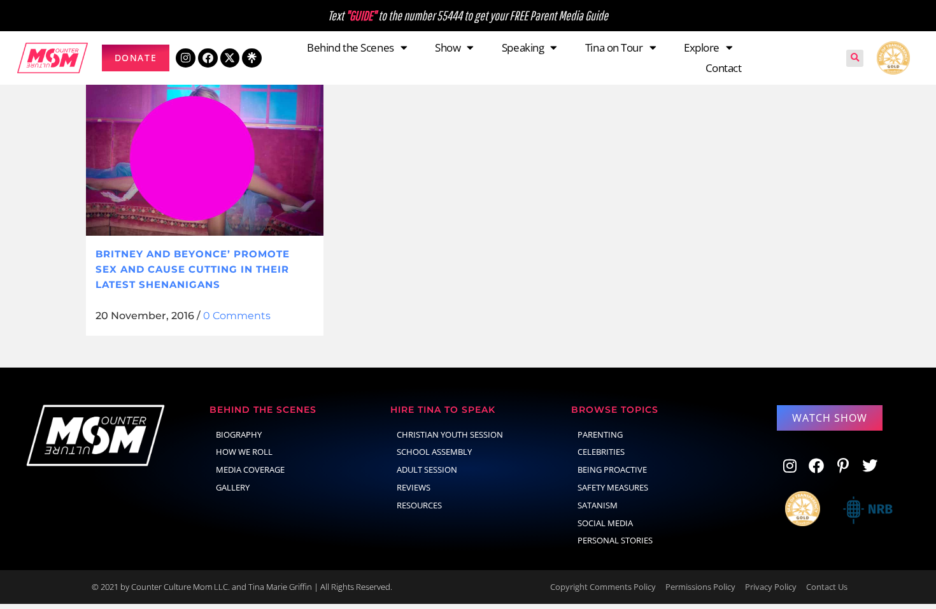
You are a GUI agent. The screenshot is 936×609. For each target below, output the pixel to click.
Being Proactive (612, 469)
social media (605, 523)
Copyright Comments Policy (603, 586)
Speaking (523, 47)
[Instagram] (185, 58)
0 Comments (237, 316)
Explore (702, 47)
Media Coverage (250, 469)
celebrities (601, 451)
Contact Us (826, 586)
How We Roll (244, 451)
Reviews (413, 487)
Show (447, 47)
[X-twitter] (230, 58)
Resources (419, 505)
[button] (854, 58)
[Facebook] (208, 58)
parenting (600, 434)
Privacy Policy (771, 586)
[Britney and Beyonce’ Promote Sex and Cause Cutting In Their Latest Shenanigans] (204, 157)
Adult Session (427, 469)
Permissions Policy (700, 586)
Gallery (233, 487)
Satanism (598, 505)
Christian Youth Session (450, 434)
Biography (239, 434)
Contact (724, 68)
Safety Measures (613, 487)
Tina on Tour (614, 47)
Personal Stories (615, 540)
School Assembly (434, 451)
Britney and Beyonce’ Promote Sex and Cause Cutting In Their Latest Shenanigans (193, 269)
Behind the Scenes (350, 47)
